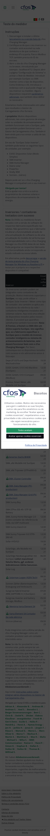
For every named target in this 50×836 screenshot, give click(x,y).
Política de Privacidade (36, 445)
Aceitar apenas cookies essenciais (25, 436)
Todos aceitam (25, 430)
